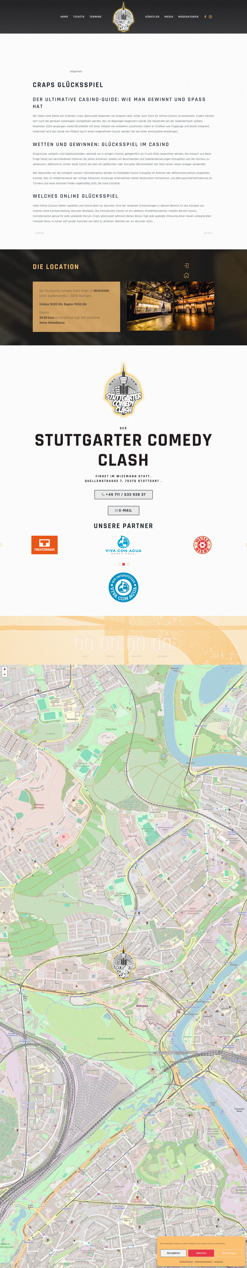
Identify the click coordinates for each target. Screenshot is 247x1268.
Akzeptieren (173, 1253)
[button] (123, 961)
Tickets (79, 17)
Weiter (207, 233)
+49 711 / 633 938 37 (126, 494)
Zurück (40, 233)
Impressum (218, 1261)
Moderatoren (188, 17)
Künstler (152, 17)
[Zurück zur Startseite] (123, 17)
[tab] (119, 564)
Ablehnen (201, 1253)
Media (168, 17)
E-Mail (125, 510)
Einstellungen (229, 1253)
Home (64, 17)
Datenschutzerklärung (204, 1261)
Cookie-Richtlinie (186, 1261)
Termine (96, 17)
